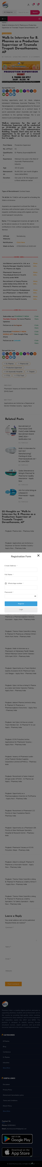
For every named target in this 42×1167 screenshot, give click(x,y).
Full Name (9, 575)
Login (21, 609)
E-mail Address (11, 566)
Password (9, 592)
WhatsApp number (16, 583)
